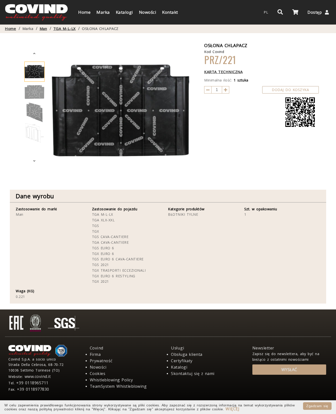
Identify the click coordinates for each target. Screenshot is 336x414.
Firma (95, 354)
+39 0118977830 (33, 389)
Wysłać (289, 369)
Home (10, 28)
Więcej (232, 409)
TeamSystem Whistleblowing (118, 386)
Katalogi (179, 367)
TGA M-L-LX (64, 28)
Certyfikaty (182, 360)
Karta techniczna (223, 71)
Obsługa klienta (186, 354)
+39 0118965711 (32, 383)
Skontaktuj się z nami (192, 373)
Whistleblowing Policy (111, 380)
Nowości (98, 367)
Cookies (98, 373)
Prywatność (101, 360)
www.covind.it (38, 376)
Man (43, 28)
